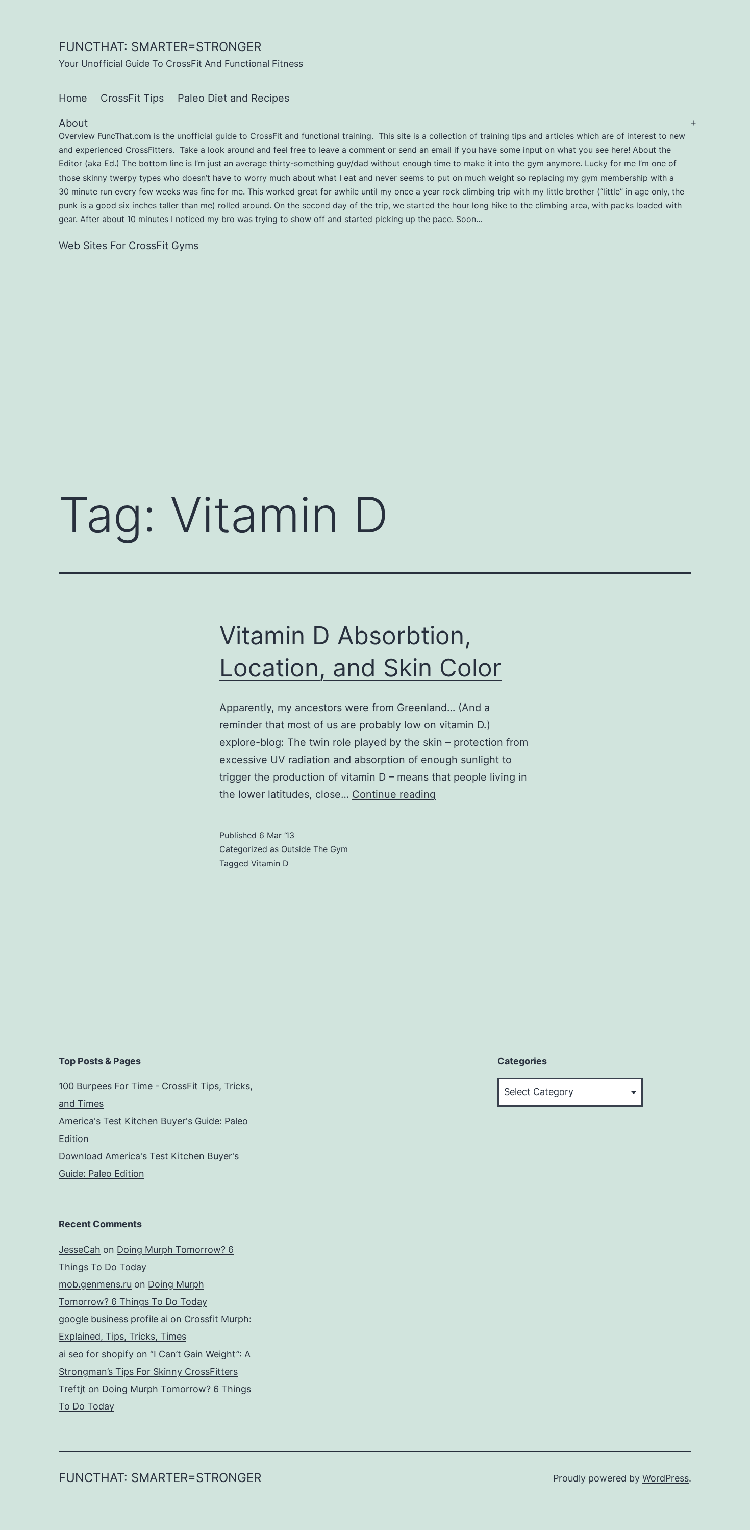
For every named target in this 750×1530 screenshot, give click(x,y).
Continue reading (394, 794)
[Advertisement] (375, 350)
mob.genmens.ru (95, 1284)
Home (73, 98)
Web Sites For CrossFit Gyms (128, 245)
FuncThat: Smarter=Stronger (160, 46)
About (372, 170)
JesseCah (80, 1249)
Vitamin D (270, 863)
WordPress (665, 1478)
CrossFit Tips (132, 98)
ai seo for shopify (96, 1354)
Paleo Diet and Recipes (233, 98)
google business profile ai (113, 1319)
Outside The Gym (314, 849)
